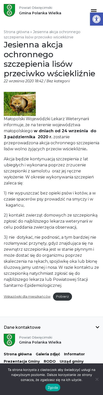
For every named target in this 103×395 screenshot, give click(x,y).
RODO (50, 361)
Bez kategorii (58, 81)
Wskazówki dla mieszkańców (27, 296)
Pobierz (62, 296)
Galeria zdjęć (48, 354)
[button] (96, 19)
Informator (74, 354)
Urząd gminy (72, 361)
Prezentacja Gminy (22, 361)
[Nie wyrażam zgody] (96, 379)
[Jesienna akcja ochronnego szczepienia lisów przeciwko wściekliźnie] (20, 103)
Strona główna (16, 32)
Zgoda (53, 387)
